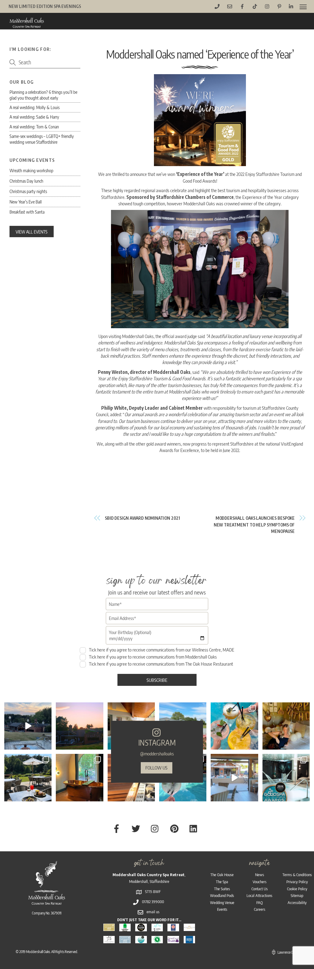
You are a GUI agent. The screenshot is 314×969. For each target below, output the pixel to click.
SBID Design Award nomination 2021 (142, 518)
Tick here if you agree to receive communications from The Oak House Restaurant (160, 664)
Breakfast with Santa (27, 212)
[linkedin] (194, 828)
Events (222, 909)
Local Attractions (259, 895)
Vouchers (259, 881)
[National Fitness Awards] (109, 939)
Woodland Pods (222, 895)
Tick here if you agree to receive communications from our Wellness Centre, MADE (161, 649)
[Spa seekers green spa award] (157, 939)
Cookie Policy (297, 888)
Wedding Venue (222, 902)
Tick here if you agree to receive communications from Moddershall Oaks (152, 656)
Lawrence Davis (288, 952)
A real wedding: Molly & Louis (34, 107)
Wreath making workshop (31, 170)
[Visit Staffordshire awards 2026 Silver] (125, 939)
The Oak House (222, 874)
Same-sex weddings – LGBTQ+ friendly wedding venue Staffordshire (42, 139)
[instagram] (156, 828)
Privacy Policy (297, 881)
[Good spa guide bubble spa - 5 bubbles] (157, 927)
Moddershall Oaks (38, 951)
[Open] (28, 726)
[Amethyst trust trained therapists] (173, 939)
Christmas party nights (28, 191)
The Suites (222, 888)
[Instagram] (46, 744)
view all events (32, 231)
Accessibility (297, 902)
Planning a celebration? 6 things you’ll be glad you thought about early (43, 95)
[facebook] (117, 828)
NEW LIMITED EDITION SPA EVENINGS (45, 6)
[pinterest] (175, 828)
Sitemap (297, 895)
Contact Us (259, 888)
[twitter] (136, 828)
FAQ (259, 902)
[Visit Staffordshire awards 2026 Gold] (109, 927)
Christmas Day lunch (26, 181)
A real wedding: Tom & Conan (34, 126)
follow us (156, 767)
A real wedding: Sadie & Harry (34, 117)
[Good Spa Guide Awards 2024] (141, 939)
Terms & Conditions (297, 874)
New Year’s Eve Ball (26, 201)
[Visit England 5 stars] (173, 927)
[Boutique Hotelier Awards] (189, 927)
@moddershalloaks (157, 753)
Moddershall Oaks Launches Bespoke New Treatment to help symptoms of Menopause (254, 524)
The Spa (222, 881)
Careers (259, 909)
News (259, 874)
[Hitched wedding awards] (141, 927)
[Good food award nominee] (189, 939)
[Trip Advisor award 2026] (125, 927)
